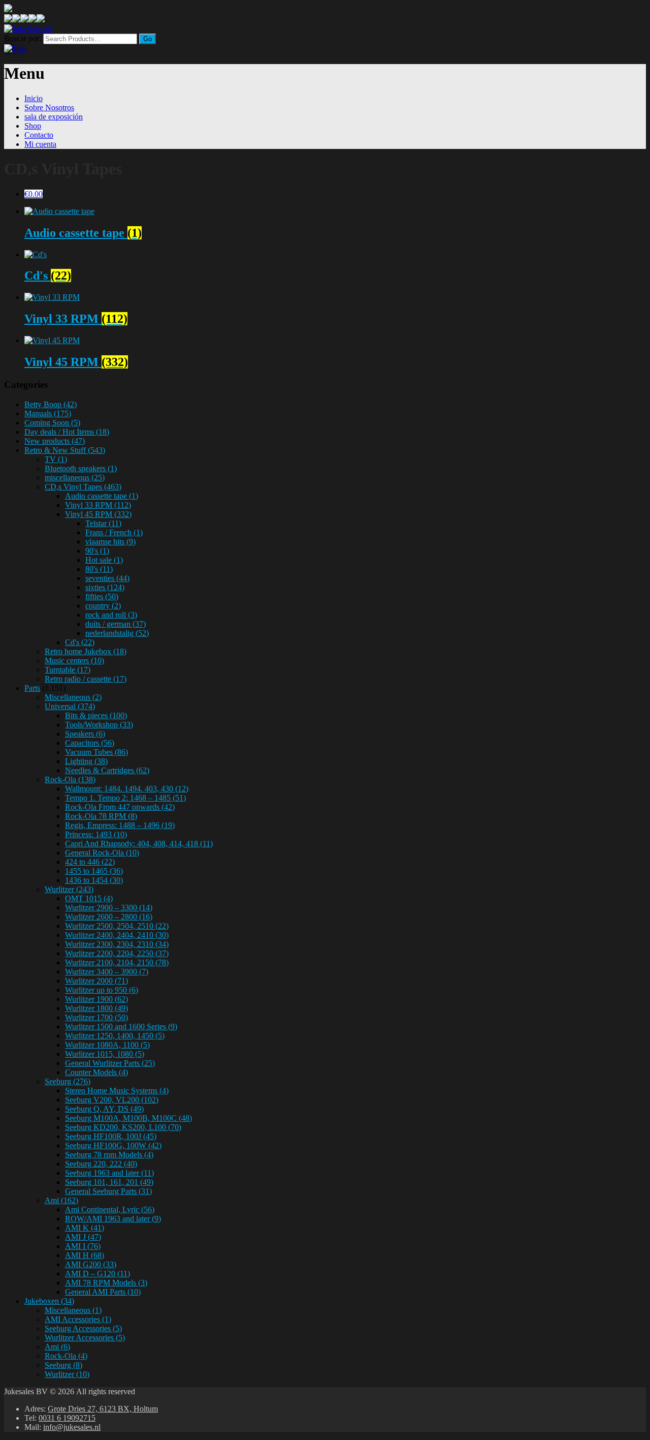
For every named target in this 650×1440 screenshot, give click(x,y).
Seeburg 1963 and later (109, 1173)
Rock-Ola (70, 779)
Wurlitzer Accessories (85, 1337)
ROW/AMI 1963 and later (113, 1218)
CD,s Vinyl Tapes (83, 486)
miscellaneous (75, 477)
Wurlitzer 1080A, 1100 (107, 1044)
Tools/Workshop (99, 724)
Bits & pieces (96, 715)
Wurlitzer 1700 (96, 1017)
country (103, 605)
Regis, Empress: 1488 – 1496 (120, 825)
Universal (70, 706)
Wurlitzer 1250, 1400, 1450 (115, 1035)
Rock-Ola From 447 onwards (120, 807)
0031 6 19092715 (67, 1418)
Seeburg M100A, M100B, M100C (128, 1118)
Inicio (33, 98)
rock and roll (111, 614)
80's (99, 569)
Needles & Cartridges (107, 770)
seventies (107, 578)
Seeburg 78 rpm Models (109, 1154)
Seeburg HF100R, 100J (110, 1136)
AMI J (83, 1237)
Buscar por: (22, 38)
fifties (101, 596)
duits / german (115, 624)
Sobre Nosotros (49, 107)
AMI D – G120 (97, 1273)
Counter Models (96, 1072)
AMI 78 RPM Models (106, 1282)
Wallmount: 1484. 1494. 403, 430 (126, 788)
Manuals (47, 413)
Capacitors (89, 743)
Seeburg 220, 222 (101, 1163)
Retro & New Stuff (64, 450)
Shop (32, 125)
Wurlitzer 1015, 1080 (104, 1054)
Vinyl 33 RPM (98, 505)
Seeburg (67, 1081)
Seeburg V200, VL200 (111, 1099)
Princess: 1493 (96, 834)
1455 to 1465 (94, 871)
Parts (32, 688)
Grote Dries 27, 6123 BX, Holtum (103, 1408)
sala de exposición (53, 116)
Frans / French (114, 532)
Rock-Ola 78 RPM (101, 816)
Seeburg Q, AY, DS (104, 1109)
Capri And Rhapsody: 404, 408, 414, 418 (139, 843)
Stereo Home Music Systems (117, 1090)
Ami (61, 1200)
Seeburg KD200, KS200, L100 (123, 1127)
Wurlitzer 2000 (96, 980)
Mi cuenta (40, 144)
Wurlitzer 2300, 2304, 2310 (117, 944)
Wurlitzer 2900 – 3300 (108, 907)
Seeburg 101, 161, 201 (109, 1182)
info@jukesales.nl (72, 1427)
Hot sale (104, 560)
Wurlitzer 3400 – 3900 (106, 971)
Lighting (86, 761)
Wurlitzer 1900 (96, 999)
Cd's (79, 642)
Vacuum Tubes (96, 752)
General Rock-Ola (102, 852)
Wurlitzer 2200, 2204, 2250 (117, 953)
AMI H (84, 1255)
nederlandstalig (117, 633)
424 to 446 (90, 861)
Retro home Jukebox (85, 651)
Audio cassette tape (101, 496)
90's (97, 550)
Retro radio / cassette (85, 679)
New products (54, 441)
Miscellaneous (73, 697)
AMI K (84, 1227)
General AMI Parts (103, 1292)
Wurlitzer (69, 889)
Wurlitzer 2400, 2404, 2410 (117, 935)
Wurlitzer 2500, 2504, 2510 (117, 926)
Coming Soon (52, 422)
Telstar (103, 523)
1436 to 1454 (94, 880)
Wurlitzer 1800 (96, 1008)
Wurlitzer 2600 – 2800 (108, 916)
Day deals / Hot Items (66, 431)
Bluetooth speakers (81, 468)
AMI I (83, 1246)
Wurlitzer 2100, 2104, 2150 (117, 962)
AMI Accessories (78, 1319)
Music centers (74, 660)
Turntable (67, 669)
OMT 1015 (89, 898)
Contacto (38, 135)
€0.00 (33, 194)
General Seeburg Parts (108, 1191)
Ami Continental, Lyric (109, 1209)
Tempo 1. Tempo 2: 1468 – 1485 (125, 797)
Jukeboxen (49, 1301)
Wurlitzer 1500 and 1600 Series (121, 1026)
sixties (104, 587)
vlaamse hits (110, 541)
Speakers (85, 733)
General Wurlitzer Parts (110, 1063)
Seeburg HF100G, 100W (113, 1145)
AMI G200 (90, 1264)
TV (56, 459)
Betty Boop (50, 404)
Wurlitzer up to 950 (101, 990)
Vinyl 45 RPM (98, 514)
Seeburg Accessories (83, 1328)
